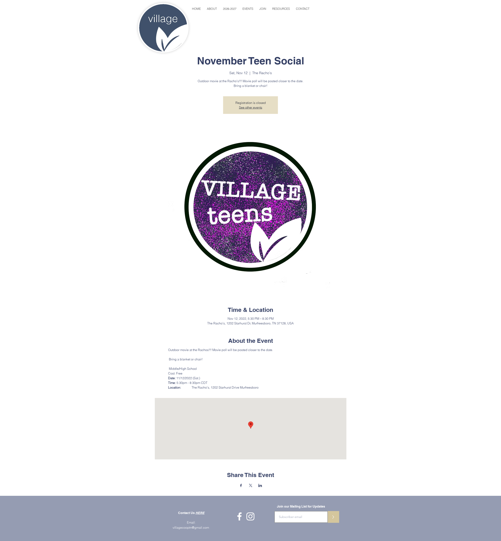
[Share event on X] (250, 485)
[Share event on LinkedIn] (260, 485)
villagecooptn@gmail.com (191, 527)
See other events (250, 107)
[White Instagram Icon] (250, 516)
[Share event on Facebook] (241, 485)
